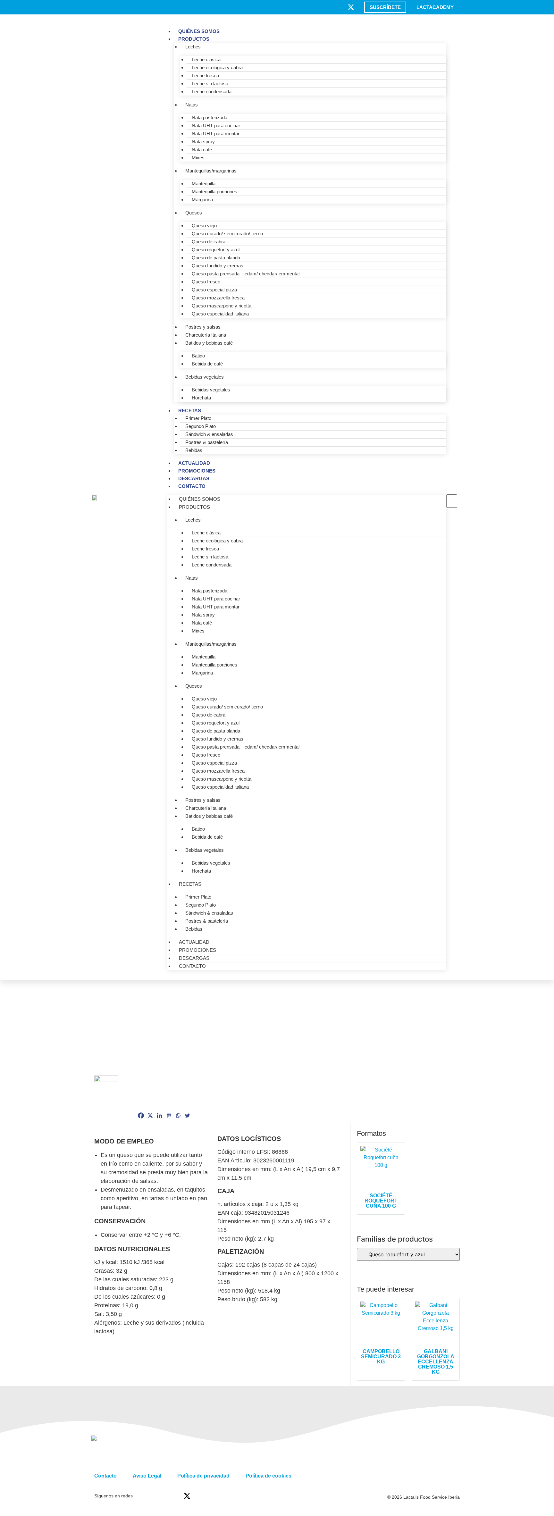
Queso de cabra (208, 241)
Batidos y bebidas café (209, 343)
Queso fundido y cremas (217, 265)
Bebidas (193, 450)
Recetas (189, 410)
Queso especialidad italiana (220, 313)
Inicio (100, 983)
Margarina (202, 199)
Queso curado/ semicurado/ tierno (227, 233)
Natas (191, 104)
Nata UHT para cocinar (216, 125)
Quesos (193, 212)
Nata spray (203, 141)
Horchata (201, 397)
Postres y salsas (203, 327)
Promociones (196, 470)
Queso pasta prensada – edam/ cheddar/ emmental (245, 273)
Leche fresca (205, 75)
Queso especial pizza (214, 289)
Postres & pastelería (206, 442)
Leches (193, 46)
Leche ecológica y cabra (217, 67)
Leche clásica (206, 59)
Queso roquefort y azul (215, 249)
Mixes (198, 157)
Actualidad (194, 463)
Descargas (193, 478)
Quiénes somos (199, 31)
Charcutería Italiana (205, 335)
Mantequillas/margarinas (211, 170)
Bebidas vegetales (204, 377)
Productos (193, 39)
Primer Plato (198, 418)
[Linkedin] (159, 1115)
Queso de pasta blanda (216, 257)
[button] (451, 490)
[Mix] (169, 1115)
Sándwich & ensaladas (209, 434)
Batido (198, 355)
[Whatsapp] (178, 1115)
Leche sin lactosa (210, 83)
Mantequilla (203, 183)
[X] (150, 1115)
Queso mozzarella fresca (218, 297)
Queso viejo (204, 225)
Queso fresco (206, 281)
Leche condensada (211, 91)
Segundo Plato (200, 426)
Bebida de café (207, 363)
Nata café (202, 149)
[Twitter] (187, 1115)
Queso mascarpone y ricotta (221, 305)
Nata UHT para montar (215, 133)
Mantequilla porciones (214, 191)
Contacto (192, 486)
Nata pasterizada (209, 117)
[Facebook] (141, 1115)
